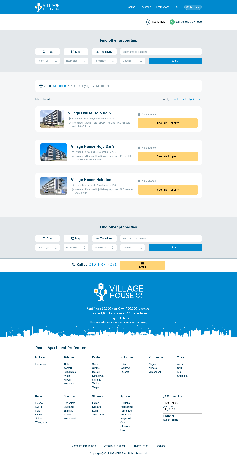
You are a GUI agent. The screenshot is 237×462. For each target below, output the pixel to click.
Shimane (68, 410)
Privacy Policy (141, 445)
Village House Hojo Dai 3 (92, 146)
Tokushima (98, 414)
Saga (123, 430)
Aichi (180, 364)
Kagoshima (126, 406)
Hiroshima (69, 402)
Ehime (95, 402)
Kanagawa (98, 375)
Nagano (153, 364)
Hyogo (39, 402)
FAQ (177, 7)
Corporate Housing (114, 445)
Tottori (67, 414)
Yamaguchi (70, 418)
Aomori (68, 368)
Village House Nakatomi (92, 179)
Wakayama (41, 422)
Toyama (124, 371)
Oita (122, 422)
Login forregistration (170, 417)
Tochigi (96, 383)
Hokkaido (41, 357)
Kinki (38, 396)
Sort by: (166, 99)
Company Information (84, 445)
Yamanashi (155, 371)
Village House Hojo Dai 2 (90, 113)
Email (142, 266)
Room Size (71, 60)
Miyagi (67, 379)
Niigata (153, 368)
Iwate (67, 375)
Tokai (181, 357)
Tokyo (95, 387)
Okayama (69, 406)
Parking (131, 7)
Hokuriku (126, 357)
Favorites (145, 7)
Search (175, 60)
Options (127, 60)
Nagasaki (125, 418)
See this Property (168, 123)
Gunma (96, 368)
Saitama (96, 379)
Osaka (38, 414)
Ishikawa (125, 368)
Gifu (179, 368)
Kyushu (125, 396)
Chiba (95, 364)
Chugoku (70, 396)
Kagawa (96, 406)
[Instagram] (172, 408)
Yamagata (69, 383)
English (193, 7)
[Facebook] (165, 408)
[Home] (118, 291)
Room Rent (100, 60)
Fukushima (70, 371)
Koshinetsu (156, 357)
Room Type (44, 60)
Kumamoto (126, 410)
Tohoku (69, 357)
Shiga (38, 418)
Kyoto (38, 406)
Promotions (162, 7)
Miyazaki (125, 414)
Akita (66, 364)
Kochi (95, 410)
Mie (179, 371)
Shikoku (97, 396)
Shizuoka (182, 375)
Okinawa (125, 426)
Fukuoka (125, 402)
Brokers (160, 445)
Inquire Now (158, 21)
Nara (37, 410)
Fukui (123, 364)
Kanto (96, 357)
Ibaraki (96, 371)
